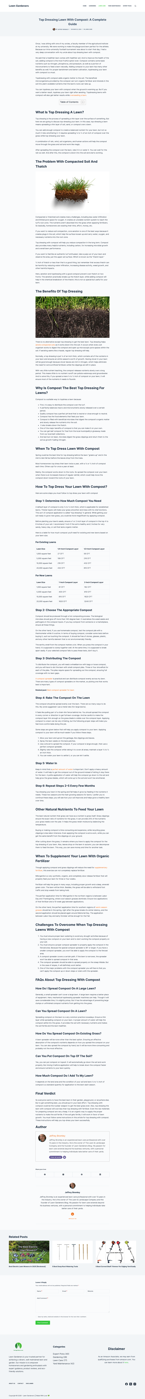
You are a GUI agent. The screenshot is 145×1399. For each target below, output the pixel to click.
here (126, 1362)
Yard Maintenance (114, 6)
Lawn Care (102, 6)
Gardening (92, 6)
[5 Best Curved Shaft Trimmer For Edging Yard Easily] (116, 1252)
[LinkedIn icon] (72, 1214)
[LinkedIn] (100, 1174)
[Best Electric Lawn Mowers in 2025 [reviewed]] (29, 1252)
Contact (20, 1383)
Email (64, 1291)
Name (39, 1291)
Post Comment (42, 1323)
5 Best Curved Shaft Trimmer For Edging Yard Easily (116, 1266)
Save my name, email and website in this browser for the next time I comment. (62, 1316)
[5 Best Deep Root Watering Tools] (72, 1252)
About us (12, 1383)
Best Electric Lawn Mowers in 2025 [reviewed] (27, 1266)
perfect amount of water (62, 769)
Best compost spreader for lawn (60, 690)
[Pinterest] (82, 1174)
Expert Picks (127, 6)
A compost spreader (44, 679)
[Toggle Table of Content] (81, 102)
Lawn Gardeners (19, 5)
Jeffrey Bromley (57, 1136)
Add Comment (42, 1298)
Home (84, 6)
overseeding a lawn (78, 95)
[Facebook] (45, 1174)
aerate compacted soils (45, 345)
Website (90, 1291)
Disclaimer (29, 1383)
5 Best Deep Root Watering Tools (65, 1266)
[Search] (135, 6)
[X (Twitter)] (63, 1174)
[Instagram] (134, 1384)
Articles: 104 (72, 1218)
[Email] (64, 1157)
